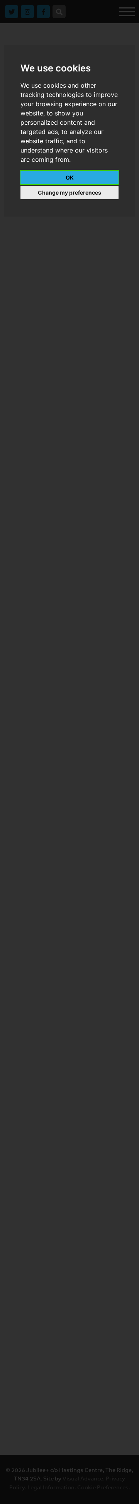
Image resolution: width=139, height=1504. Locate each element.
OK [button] (70, 177)
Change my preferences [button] (69, 192)
